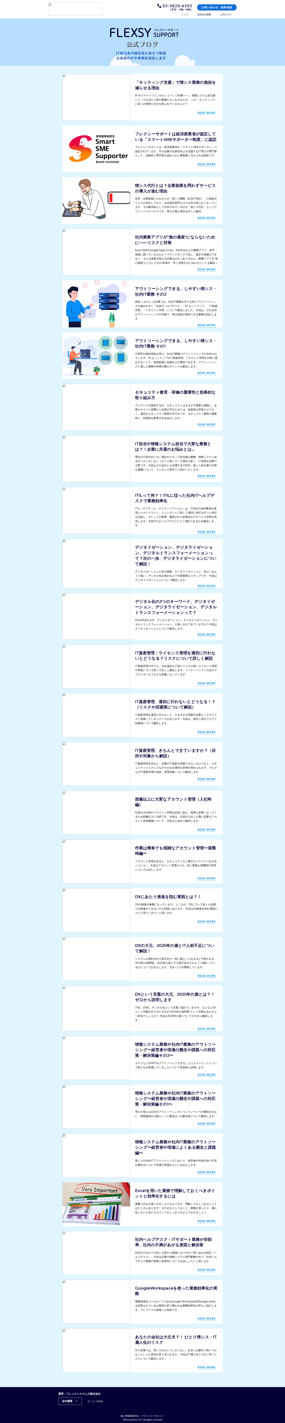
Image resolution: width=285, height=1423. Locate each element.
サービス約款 (95, 1401)
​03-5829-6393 (176, 5)
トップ (184, 14)
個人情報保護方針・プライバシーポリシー (142, 1415)
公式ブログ (226, 14)
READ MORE (207, 113)
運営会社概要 (204, 14)
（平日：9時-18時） (181, 9)
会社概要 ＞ (70, 1401)
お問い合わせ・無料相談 (216, 7)
